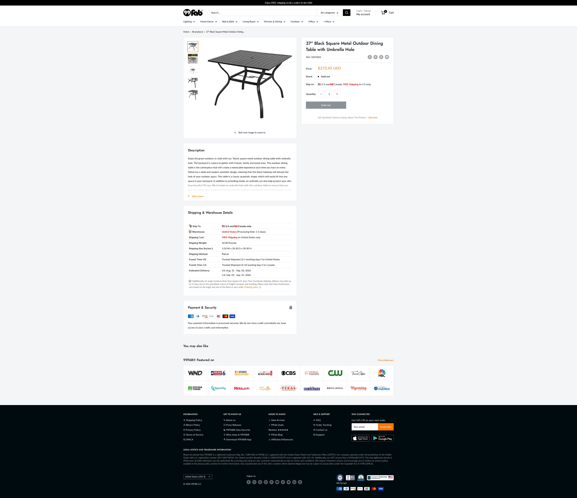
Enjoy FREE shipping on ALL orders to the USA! (288, 2)
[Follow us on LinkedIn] (294, 482)
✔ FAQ (317, 420)
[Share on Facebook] (370, 57)
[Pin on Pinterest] (375, 57)
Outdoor (295, 21)
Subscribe (386, 426)
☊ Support (319, 434)
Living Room (249, 21)
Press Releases (386, 360)
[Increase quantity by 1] (337, 94)
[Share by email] (387, 57)
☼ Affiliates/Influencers (281, 439)
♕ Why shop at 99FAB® (236, 434)
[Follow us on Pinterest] (271, 482)
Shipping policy (251, 287)
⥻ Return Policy (191, 424)
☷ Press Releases (232, 424)
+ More (327, 21)
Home (186, 31)
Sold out (326, 105)
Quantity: (311, 94)
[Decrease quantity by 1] (321, 94)
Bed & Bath (228, 21)
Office (311, 21)
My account (363, 14)
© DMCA (188, 439)
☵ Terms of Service (193, 434)
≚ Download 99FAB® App (237, 439)
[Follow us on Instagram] (266, 482)
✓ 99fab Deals (276, 424)
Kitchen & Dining (273, 21)
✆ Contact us (320, 429)
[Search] (346, 12)
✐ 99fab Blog (275, 434)
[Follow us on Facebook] (249, 482)
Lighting (187, 21)
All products (197, 31)
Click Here (372, 117)
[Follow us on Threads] (260, 482)
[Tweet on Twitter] (381, 57)
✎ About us (229, 420)
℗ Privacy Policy (192, 429)
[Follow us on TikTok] (283, 482)
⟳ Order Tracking (322, 424)
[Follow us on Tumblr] (300, 482)
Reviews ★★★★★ (278, 429)
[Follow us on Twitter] (254, 482)
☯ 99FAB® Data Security (236, 429)
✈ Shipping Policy (192, 420)
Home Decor (207, 21)
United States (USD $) (195, 476)
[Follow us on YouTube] (277, 482)
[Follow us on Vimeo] (289, 482)
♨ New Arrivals (277, 420)
